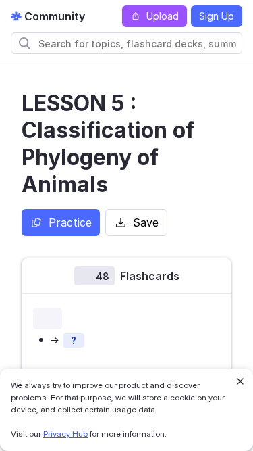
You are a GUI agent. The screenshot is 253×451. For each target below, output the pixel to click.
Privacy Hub (65, 434)
